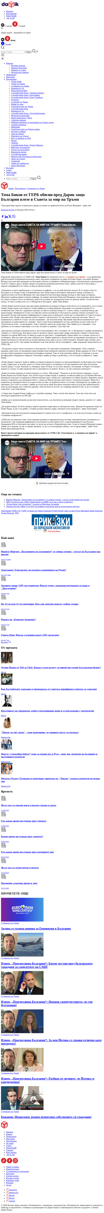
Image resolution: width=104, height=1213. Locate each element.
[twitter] (10, 217)
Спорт (9, 170)
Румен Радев (57, 511)
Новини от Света (18, 70)
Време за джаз (17, 104)
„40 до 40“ (10, 18)
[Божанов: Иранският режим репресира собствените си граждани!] (22, 1109)
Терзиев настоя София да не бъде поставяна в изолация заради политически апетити (43, 506)
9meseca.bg (5, 737)
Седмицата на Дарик (20, 86)
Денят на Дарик (18, 84)
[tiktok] (4, 1162)
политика (47, 511)
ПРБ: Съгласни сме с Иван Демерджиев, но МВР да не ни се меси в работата (39, 502)
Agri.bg (11, 1201)
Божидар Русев (7, 210)
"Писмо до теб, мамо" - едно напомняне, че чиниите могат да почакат (40, 732)
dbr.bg (3, 672)
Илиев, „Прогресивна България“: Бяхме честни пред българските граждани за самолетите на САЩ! (47, 965)
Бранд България (18, 166)
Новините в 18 (17, 88)
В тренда (15, 100)
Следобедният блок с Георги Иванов (27, 145)
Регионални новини (20, 72)
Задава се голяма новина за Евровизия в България (36, 928)
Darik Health (11, 16)
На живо (10, 168)
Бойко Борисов (96, 511)
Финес (14, 141)
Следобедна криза (19, 154)
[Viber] (3, 214)
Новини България (19, 68)
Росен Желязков (82, 511)
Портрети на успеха (19, 136)
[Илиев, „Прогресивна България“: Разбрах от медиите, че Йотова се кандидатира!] (22, 1071)
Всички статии (12, 1178)
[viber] (13, 217)
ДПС (17, 513)
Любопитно (11, 75)
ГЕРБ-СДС (16, 511)
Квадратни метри (18, 152)
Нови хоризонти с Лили (21, 118)
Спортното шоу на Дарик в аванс (25, 129)
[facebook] (3, 217)
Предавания (11, 14)
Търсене (9, 1150)
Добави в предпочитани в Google (53, 483)
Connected (15, 161)
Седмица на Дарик (35, 511)
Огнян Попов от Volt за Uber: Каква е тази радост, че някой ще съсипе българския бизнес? (51, 667)
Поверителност (12, 1169)
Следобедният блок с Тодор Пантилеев (28, 113)
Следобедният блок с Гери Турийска (27, 97)
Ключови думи (12, 1180)
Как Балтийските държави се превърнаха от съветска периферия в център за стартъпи (49, 689)
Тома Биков (6, 511)
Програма (10, 77)
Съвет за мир (69, 511)
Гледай (7, 44)
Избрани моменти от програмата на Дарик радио (32, 122)
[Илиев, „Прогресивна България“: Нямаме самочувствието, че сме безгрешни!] (22, 994)
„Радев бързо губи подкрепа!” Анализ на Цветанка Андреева (32, 504)
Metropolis (15, 127)
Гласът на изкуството (20, 150)
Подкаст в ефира (18, 131)
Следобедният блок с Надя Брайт (25, 95)
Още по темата (17, 134)
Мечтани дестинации (20, 147)
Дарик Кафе (16, 81)
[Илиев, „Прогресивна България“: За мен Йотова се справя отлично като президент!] (22, 1032)
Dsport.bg (12, 1190)
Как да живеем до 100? (21, 138)
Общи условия (12, 1167)
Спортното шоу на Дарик (22, 106)
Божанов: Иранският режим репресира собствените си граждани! (46, 1117)
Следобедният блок (19, 109)
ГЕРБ (23, 511)
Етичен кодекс (12, 1176)
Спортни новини (18, 120)
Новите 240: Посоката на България (26, 156)
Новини (9, 11)
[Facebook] (10, 214)
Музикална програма (20, 116)
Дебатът (14, 143)
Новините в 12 (17, 111)
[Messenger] (7, 214)
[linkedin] (6, 217)
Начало (9, 1134)
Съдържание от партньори (17, 1171)
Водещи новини (18, 66)
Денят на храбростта (20, 163)
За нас (8, 1185)
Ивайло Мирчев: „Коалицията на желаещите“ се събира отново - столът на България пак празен (47, 500)
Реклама (9, 1183)
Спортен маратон (18, 125)
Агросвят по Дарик (19, 102)
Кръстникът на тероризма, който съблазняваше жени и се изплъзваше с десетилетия (47, 710)
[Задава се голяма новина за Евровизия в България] (22, 921)
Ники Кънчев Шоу (19, 91)
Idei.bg (11, 1195)
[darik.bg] (10, 7)
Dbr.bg (11, 1198)
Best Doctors (11, 1152)
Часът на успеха (18, 159)
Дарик (11, 188)
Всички (4, 642)
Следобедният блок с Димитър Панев (27, 93)
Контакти (10, 1174)
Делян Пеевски (7, 513)
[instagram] (15, 1162)
